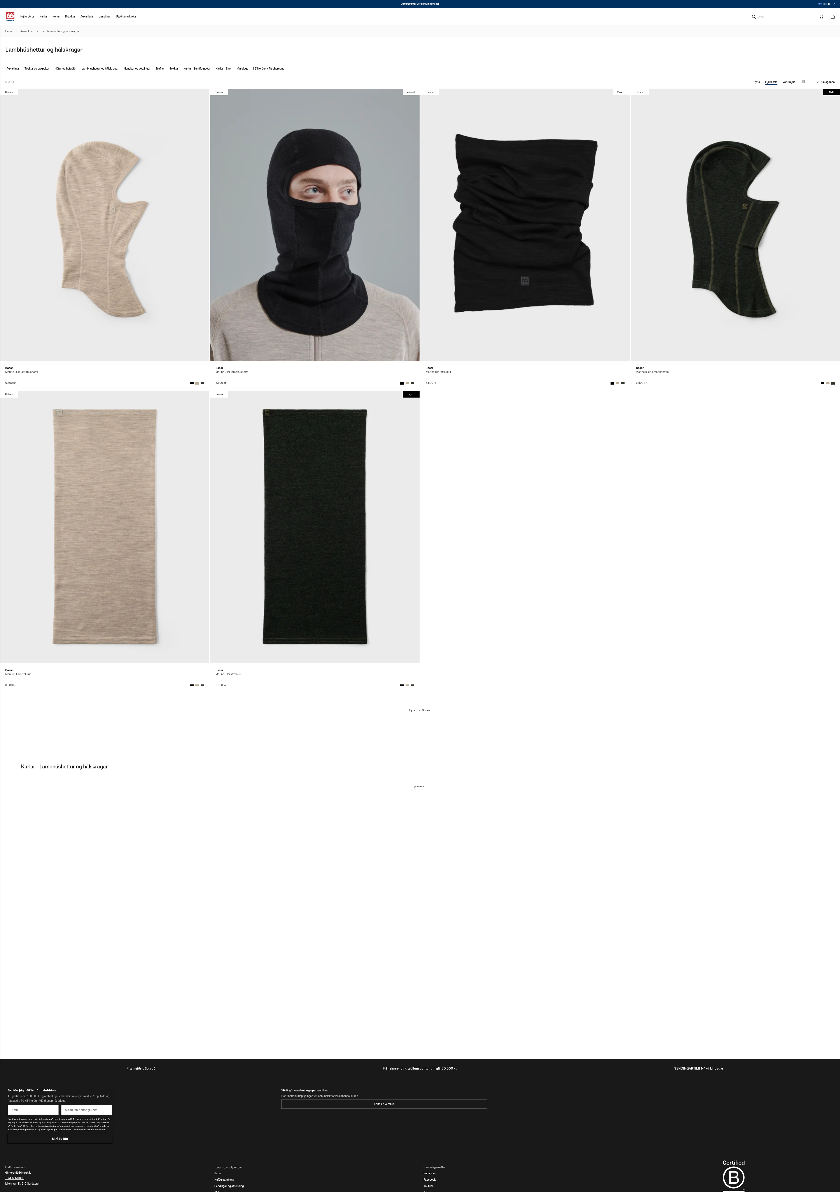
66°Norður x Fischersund (268, 68)
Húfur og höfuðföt (65, 68)
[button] (43, 16)
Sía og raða (828, 82)
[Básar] (104, 225)
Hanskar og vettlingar (137, 68)
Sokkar (173, 68)
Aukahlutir (13, 68)
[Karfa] (831, 17)
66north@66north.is (18, 1173)
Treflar (160, 68)
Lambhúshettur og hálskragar (100, 68)
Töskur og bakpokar (36, 68)
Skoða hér (433, 3)
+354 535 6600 (14, 1178)
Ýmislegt (242, 68)
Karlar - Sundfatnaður (197, 68)
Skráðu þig (60, 1138)
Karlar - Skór (224, 68)
